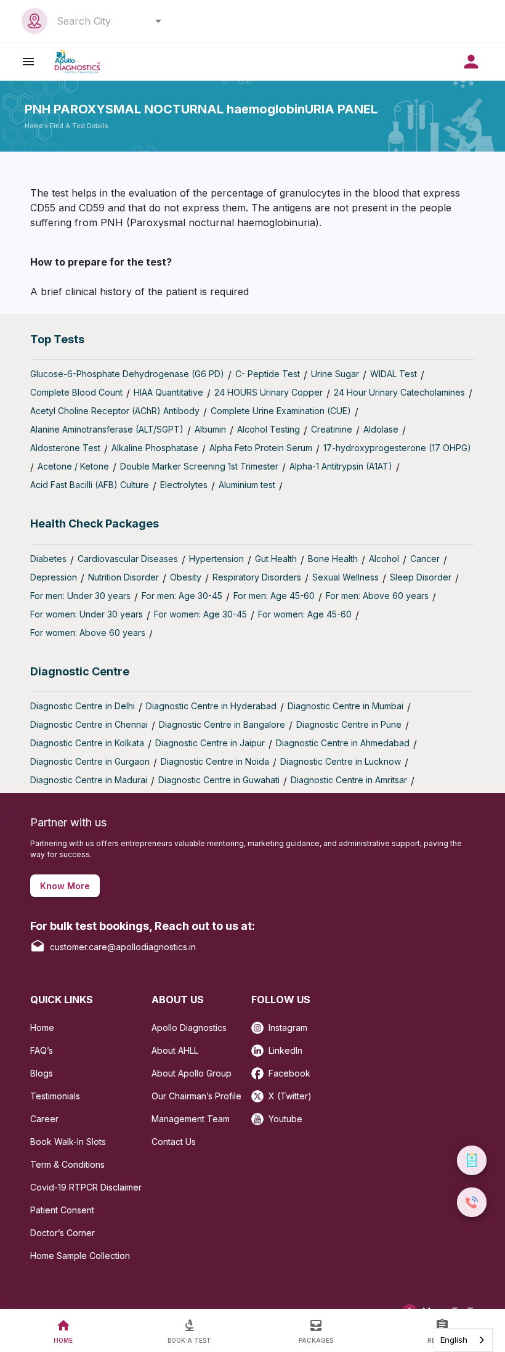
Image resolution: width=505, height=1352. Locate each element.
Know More (65, 886)
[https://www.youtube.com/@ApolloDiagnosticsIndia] (260, 1115)
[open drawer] (28, 61)
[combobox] (106, 21)
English (453, 1340)
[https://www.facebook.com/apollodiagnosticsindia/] (260, 1069)
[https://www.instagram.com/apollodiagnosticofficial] (260, 1024)
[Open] (158, 21)
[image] (77, 61)
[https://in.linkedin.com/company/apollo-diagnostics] (260, 1046)
